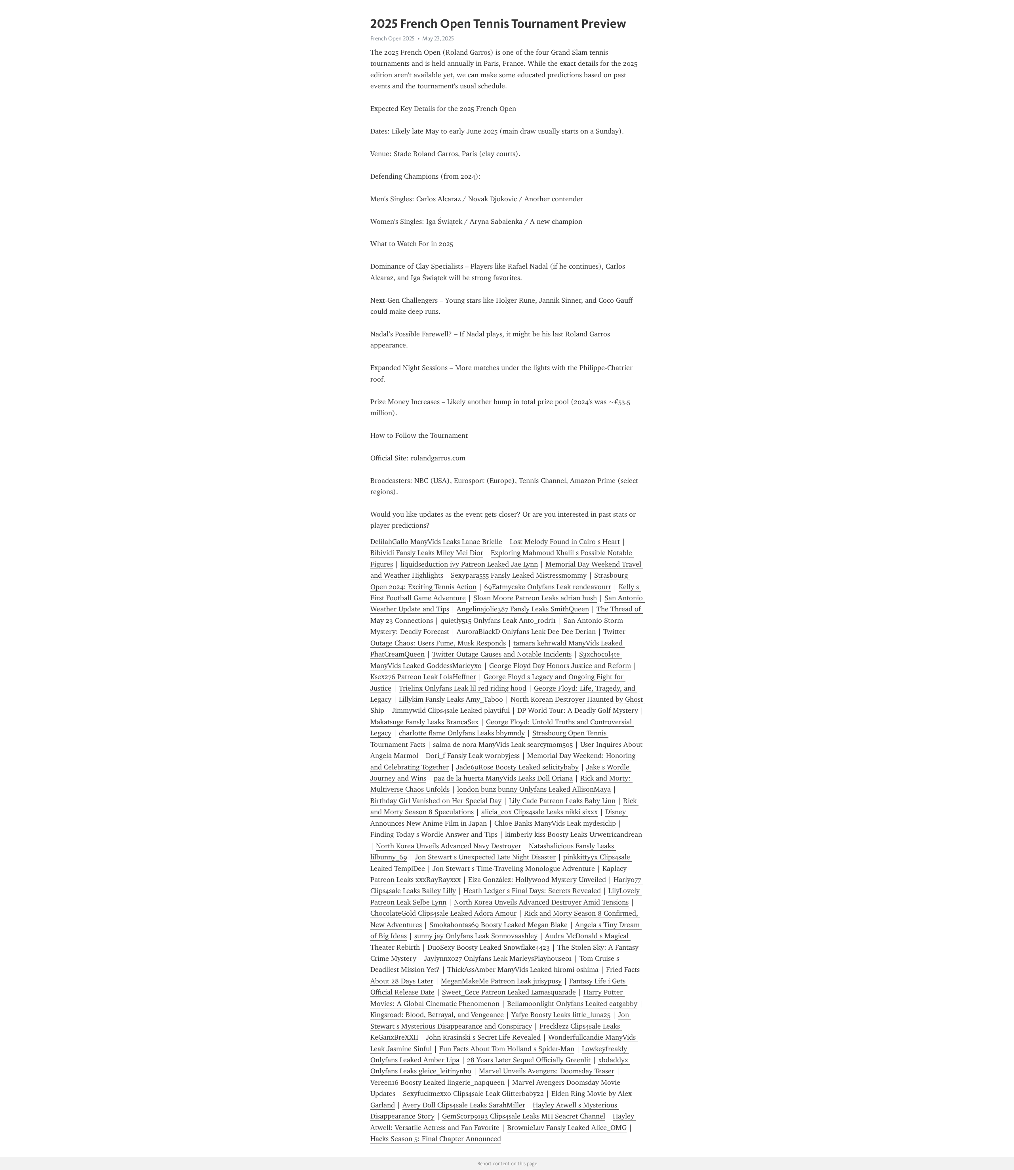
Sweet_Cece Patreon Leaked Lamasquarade (509, 992)
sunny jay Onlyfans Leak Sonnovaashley (475, 935)
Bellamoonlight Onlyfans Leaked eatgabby (572, 1003)
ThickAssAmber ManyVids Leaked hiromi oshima (522, 969)
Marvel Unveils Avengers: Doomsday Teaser (546, 1071)
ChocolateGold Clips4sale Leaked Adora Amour (443, 913)
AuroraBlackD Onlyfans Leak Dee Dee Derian (526, 631)
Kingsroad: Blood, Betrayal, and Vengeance (437, 1014)
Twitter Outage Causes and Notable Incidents (502, 654)
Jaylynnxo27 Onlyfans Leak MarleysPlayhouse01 (498, 958)
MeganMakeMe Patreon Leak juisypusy (501, 981)
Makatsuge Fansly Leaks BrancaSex (424, 722)
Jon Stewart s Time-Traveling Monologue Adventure (514, 868)
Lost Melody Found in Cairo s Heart (565, 541)
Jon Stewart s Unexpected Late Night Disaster (485, 857)
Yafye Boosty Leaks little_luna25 (560, 1014)
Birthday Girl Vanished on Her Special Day (435, 800)
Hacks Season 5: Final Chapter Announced (435, 1138)
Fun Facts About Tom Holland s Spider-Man (506, 1048)
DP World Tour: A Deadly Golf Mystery (577, 710)
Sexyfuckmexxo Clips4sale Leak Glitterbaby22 (473, 1093)
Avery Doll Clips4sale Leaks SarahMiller (463, 1105)
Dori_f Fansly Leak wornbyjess (473, 755)
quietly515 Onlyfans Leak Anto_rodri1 (498, 620)
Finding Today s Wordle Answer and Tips (433, 834)
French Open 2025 (392, 38)
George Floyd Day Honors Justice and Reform (560, 665)
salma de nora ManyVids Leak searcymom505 (503, 744)
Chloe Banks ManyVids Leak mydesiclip (555, 823)
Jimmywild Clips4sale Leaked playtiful (451, 710)
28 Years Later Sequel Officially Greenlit (529, 1059)
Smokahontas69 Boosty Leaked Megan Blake (498, 924)
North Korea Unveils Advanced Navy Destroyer (448, 846)
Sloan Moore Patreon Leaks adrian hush (535, 598)
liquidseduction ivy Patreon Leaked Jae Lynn (469, 564)
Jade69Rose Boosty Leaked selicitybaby (517, 767)
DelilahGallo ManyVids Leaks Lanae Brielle (436, 541)
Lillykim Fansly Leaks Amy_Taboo (451, 699)
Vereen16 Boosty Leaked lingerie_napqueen (437, 1082)
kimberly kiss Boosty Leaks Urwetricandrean (573, 834)
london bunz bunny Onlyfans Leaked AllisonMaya (534, 789)
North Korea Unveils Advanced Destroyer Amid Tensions (541, 902)
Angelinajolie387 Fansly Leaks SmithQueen (523, 609)
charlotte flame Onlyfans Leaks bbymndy (462, 733)
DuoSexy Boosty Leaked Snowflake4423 (488, 947)
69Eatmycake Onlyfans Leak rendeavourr (547, 586)
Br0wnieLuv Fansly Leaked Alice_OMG (567, 1127)
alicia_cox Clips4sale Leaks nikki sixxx (539, 811)
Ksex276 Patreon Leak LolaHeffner (423, 676)
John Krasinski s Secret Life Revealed (483, 1037)
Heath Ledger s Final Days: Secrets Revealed (532, 890)
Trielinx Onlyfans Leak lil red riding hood (462, 688)
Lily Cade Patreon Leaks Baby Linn (562, 800)
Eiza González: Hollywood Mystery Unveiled (537, 879)
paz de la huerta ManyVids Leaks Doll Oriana (503, 778)
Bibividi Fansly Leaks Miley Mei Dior (426, 552)
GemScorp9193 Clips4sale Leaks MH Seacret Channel (523, 1116)
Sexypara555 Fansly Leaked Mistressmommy (519, 575)
